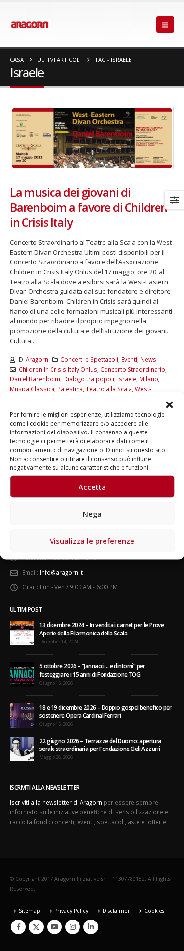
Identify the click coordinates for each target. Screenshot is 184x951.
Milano (148, 379)
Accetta (92, 486)
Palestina (70, 389)
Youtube (54, 927)
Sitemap (29, 910)
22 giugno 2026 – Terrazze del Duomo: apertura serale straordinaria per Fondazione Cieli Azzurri (100, 744)
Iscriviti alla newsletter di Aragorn (56, 802)
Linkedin (90, 927)
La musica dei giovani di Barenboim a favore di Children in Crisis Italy (88, 207)
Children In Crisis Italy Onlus (58, 369)
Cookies (154, 910)
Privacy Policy (71, 910)
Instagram (72, 927)
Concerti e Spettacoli (89, 359)
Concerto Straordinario (132, 369)
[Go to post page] (22, 632)
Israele (126, 379)
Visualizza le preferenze (92, 541)
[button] (169, 404)
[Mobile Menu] (165, 24)
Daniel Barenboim (35, 379)
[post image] (92, 138)
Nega (92, 514)
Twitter (36, 927)
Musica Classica (32, 389)
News (148, 359)
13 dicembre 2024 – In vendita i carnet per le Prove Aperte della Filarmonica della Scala (101, 628)
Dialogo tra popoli (88, 379)
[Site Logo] (29, 25)
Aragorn (37, 359)
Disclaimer (116, 910)
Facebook (18, 927)
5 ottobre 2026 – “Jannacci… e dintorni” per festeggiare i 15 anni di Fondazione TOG (92, 670)
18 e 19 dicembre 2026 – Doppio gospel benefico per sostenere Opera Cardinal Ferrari (105, 711)
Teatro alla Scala (109, 389)
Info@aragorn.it (61, 572)
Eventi (129, 359)
